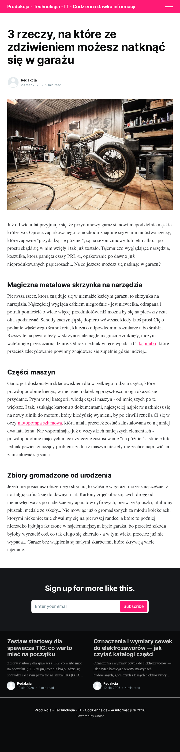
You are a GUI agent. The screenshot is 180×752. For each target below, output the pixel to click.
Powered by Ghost (90, 716)
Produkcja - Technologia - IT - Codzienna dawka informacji (71, 6)
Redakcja (29, 80)
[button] (169, 6)
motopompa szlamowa (40, 422)
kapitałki (147, 343)
